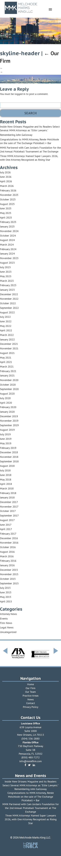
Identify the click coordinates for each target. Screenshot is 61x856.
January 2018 (7, 497)
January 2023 (7, 289)
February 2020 (8, 407)
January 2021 (7, 375)
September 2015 (9, 583)
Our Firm (30, 688)
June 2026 (5, 176)
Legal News (6, 627)
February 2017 (8, 533)
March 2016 (7, 556)
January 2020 (7, 411)
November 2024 (9, 231)
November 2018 (9, 457)
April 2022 (6, 330)
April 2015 (6, 601)
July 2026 (5, 172)
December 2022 (9, 294)
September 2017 (9, 515)
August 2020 (7, 393)
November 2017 (9, 506)
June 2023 (5, 271)
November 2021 (9, 348)
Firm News (6, 623)
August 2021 (7, 353)
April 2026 (6, 181)
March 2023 (7, 280)
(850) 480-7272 (30, 757)
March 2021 (7, 366)
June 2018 (5, 475)
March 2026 (7, 186)
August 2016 (7, 551)
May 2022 (5, 326)
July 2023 (5, 267)
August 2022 (7, 312)
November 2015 (9, 574)
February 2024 (8, 249)
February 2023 (8, 285)
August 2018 (7, 465)
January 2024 (7, 253)
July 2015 (5, 587)
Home (30, 684)
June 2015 (5, 592)
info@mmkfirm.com (30, 761)
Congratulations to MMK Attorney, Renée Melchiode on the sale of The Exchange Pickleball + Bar (30, 796)
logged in (20, 94)
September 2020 (9, 389)
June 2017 (5, 524)
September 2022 (9, 308)
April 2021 (6, 362)
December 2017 (9, 502)
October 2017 (8, 511)
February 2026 (8, 190)
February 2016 (8, 560)
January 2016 (7, 565)
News (30, 699)
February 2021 (8, 371)
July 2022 (5, 316)
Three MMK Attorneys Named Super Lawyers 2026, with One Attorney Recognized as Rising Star (31, 819)
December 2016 (9, 538)
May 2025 (5, 213)
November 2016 (9, 542)
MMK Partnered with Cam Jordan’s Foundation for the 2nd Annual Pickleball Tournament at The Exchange (30, 807)
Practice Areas (30, 695)
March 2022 (7, 335)
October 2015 (8, 578)
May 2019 (5, 443)
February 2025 (8, 222)
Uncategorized (8, 632)
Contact (30, 703)
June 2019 (5, 438)
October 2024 (8, 235)
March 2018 (7, 488)
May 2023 (5, 276)
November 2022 (9, 298)
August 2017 (7, 520)
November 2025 (9, 195)
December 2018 (9, 452)
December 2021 (9, 344)
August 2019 (7, 429)
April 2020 (6, 402)
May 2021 (5, 357)
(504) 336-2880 (30, 738)
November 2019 (9, 420)
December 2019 (9, 416)
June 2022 (5, 321)
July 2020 (5, 398)
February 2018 (8, 493)
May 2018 (5, 479)
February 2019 (8, 448)
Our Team (30, 691)
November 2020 (9, 380)
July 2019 (5, 434)
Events (4, 618)
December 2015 (9, 570)
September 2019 (9, 425)
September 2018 (9, 461)
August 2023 (7, 262)
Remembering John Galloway (16, 135)
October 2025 (8, 199)
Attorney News (8, 614)
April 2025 (6, 217)
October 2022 (8, 303)
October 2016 (8, 547)
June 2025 (5, 208)
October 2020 (8, 384)
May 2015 (5, 597)
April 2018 (6, 484)
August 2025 (7, 204)
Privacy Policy (30, 707)
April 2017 (6, 529)
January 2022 (7, 339)
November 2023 (9, 258)
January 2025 (7, 226)
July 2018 (5, 470)
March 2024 (7, 244)
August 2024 (7, 240)
